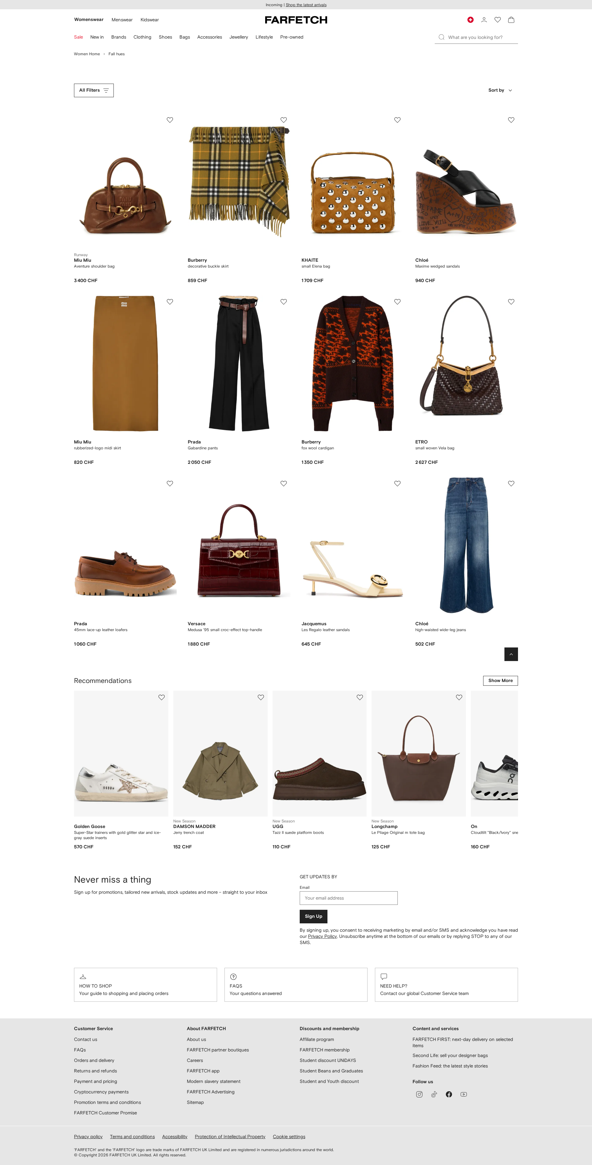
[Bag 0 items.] (511, 20)
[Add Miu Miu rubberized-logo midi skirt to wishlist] (170, 302)
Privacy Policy (322, 936)
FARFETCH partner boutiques (218, 1049)
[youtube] (464, 1094)
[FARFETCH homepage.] (296, 20)
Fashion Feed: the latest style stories (450, 1065)
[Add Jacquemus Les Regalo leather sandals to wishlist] (397, 483)
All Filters (89, 90)
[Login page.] (484, 20)
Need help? (393, 986)
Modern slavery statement (213, 1081)
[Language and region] (470, 20)
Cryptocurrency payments (101, 1091)
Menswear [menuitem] (122, 19)
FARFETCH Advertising (211, 1091)
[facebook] (449, 1094)
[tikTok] (434, 1094)
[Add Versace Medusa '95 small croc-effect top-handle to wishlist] (283, 483)
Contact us (85, 1039)
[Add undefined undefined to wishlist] (161, 697)
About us (196, 1039)
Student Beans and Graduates (331, 1070)
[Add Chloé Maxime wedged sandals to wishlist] (511, 120)
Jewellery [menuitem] (238, 37)
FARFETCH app (203, 1070)
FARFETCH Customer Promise (105, 1112)
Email (305, 887)
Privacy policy (88, 1136)
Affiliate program (317, 1039)
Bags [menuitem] (184, 37)
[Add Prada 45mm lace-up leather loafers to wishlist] (170, 483)
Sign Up (313, 916)
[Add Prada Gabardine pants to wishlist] (283, 302)
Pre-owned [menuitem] (291, 37)
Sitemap (195, 1102)
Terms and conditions (132, 1136)
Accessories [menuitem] (209, 37)
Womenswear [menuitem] (89, 19)
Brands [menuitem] (118, 37)
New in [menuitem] (97, 37)
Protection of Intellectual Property (230, 1136)
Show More (500, 680)
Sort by (496, 90)
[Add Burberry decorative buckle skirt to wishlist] (283, 120)
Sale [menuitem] (78, 37)
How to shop (95, 986)
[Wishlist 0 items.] (497, 20)
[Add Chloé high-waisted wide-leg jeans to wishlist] (511, 483)
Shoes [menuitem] (165, 37)
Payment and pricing (95, 1081)
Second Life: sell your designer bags (450, 1055)
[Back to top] (511, 654)
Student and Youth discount (329, 1081)
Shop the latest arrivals (306, 5)
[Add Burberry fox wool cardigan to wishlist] (397, 302)
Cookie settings (289, 1136)
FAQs (236, 986)
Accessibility (174, 1136)
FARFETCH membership (325, 1049)
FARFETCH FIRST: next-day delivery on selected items (463, 1042)
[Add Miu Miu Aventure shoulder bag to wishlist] (170, 120)
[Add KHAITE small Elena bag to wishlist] (397, 120)
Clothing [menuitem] (142, 37)
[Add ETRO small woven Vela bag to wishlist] (511, 302)
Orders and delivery (94, 1060)
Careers (195, 1060)
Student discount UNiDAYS (328, 1060)
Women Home (87, 54)
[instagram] (419, 1094)
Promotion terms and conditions (107, 1102)
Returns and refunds (95, 1070)
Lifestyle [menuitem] (264, 37)
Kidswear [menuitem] (150, 19)
